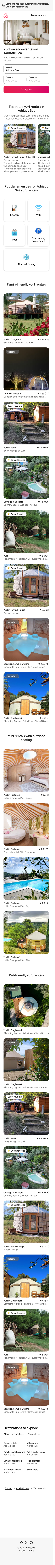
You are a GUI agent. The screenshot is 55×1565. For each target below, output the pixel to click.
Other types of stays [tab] (13, 1434)
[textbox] (15, 80)
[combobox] (26, 70)
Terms (31, 1550)
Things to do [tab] (34, 1434)
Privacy (22, 1550)
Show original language (17, 6)
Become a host (39, 15)
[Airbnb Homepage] (6, 15)
